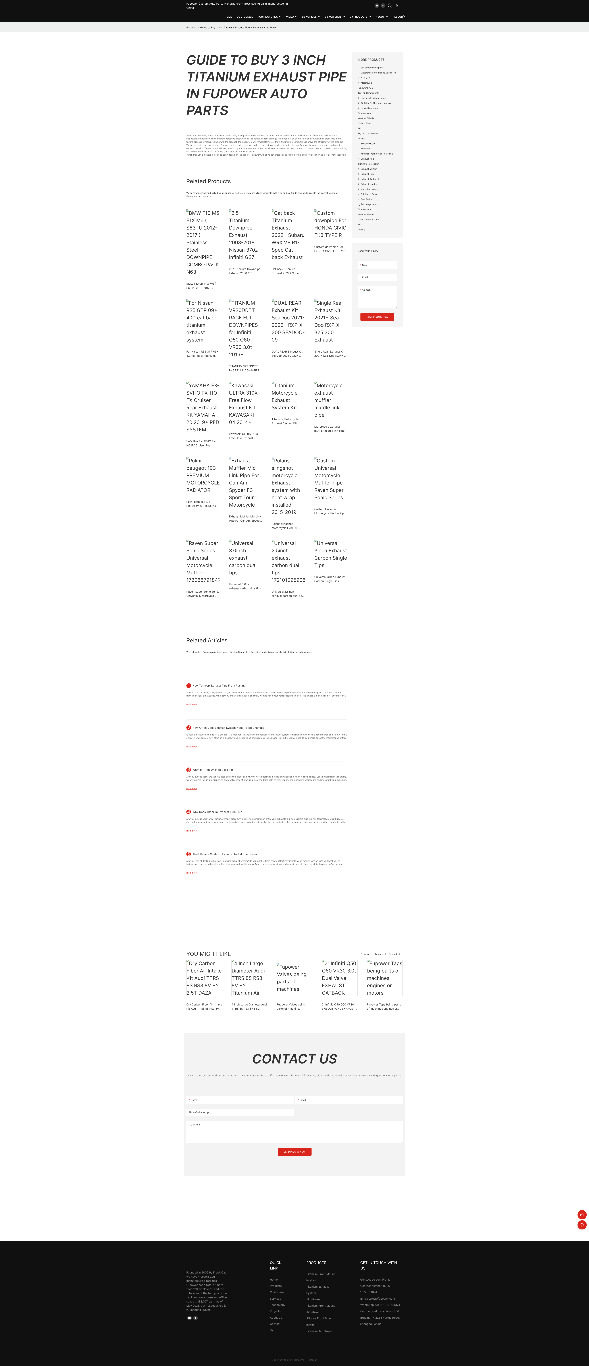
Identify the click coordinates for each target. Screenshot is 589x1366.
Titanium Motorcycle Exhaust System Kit (285, 421)
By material (380, 954)
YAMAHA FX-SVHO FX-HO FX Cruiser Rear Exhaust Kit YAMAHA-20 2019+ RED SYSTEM (202, 444)
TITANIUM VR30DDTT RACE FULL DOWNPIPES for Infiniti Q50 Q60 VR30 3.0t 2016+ (245, 368)
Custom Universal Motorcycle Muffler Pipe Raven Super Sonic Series (330, 511)
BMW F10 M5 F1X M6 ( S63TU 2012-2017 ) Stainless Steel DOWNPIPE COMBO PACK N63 (201, 286)
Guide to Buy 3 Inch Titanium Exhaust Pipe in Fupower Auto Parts (238, 27)
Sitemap (312, 1359)
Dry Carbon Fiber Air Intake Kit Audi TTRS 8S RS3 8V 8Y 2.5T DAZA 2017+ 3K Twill (204, 1007)
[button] (404, 16)
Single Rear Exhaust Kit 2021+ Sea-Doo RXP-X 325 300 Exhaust (329, 354)
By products (395, 954)
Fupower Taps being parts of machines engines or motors (384, 1007)
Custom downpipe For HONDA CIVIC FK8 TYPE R (330, 249)
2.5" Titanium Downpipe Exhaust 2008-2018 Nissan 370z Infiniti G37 (244, 271)
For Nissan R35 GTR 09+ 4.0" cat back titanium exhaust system (202, 354)
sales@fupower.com (382, 1298)
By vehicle (366, 954)
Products (276, 1285)
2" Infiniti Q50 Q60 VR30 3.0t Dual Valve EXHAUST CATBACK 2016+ (338, 1007)
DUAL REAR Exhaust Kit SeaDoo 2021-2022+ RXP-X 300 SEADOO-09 (287, 354)
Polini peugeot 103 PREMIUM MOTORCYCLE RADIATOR (202, 504)
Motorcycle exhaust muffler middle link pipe (329, 428)
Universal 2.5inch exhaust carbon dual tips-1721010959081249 (288, 594)
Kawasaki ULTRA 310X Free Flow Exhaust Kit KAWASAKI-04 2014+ (243, 436)
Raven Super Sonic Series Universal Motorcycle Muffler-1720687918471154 (202, 594)
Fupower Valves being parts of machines (291, 1006)
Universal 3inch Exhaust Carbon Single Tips (329, 579)
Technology (277, 1304)
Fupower (191, 27)
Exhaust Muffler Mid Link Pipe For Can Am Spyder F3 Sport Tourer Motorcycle (245, 519)
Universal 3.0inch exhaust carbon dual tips (245, 586)
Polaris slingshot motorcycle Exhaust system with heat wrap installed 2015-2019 (286, 526)
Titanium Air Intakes (319, 1331)
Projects (275, 1311)
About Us (276, 1317)
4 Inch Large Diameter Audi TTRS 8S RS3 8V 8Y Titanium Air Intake (249, 1007)
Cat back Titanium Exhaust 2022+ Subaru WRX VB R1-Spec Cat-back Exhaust (286, 271)
